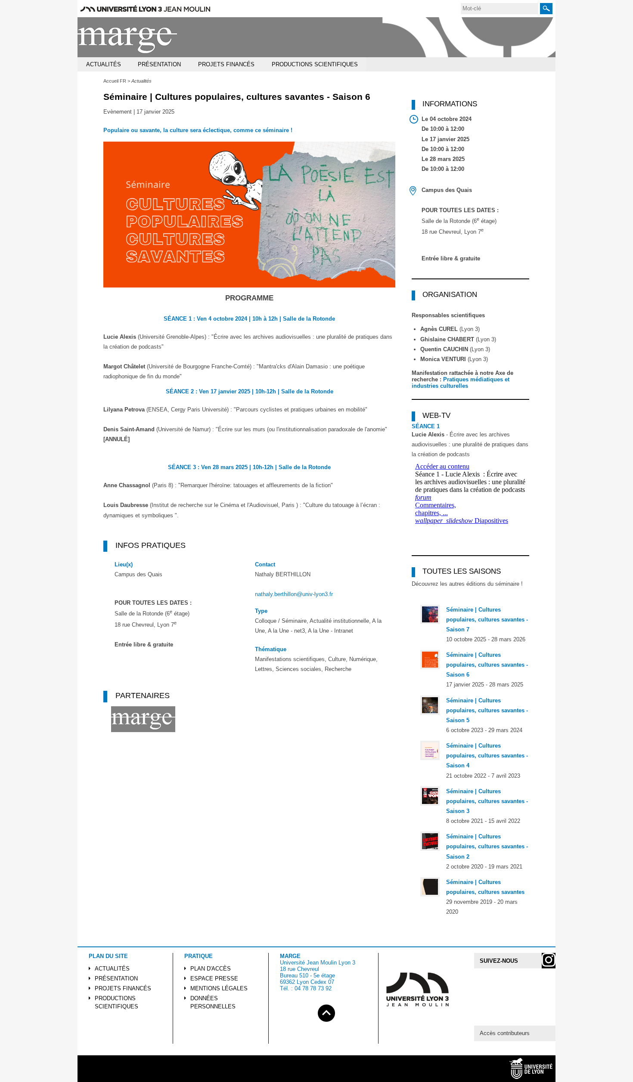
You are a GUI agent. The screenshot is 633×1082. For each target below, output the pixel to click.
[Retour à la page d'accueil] (128, 37)
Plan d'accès (210, 968)
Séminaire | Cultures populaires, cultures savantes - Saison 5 (487, 710)
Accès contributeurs (505, 1033)
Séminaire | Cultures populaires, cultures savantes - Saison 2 (487, 846)
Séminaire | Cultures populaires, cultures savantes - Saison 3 (487, 801)
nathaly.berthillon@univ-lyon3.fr (294, 594)
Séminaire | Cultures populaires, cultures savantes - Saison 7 (487, 619)
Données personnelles (213, 1002)
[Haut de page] (326, 1011)
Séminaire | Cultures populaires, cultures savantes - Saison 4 (487, 755)
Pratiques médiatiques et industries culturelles (460, 382)
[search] (499, 8)
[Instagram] (548, 960)
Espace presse (214, 978)
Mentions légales (219, 988)
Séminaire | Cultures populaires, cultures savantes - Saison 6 (487, 665)
